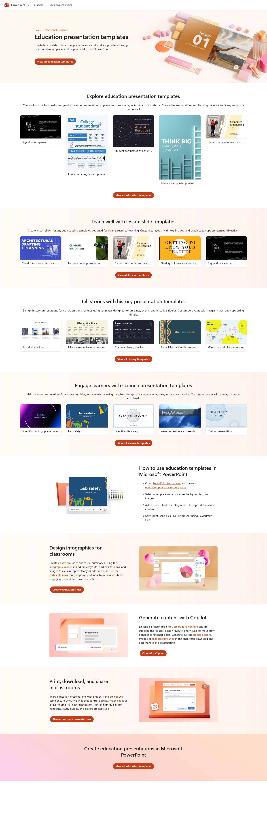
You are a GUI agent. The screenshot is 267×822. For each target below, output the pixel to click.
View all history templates (133, 359)
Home (38, 29)
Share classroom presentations (72, 719)
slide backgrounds (163, 638)
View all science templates (133, 443)
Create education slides (67, 589)
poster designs (202, 634)
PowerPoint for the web (167, 483)
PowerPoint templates (56, 29)
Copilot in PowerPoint (185, 626)
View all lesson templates (133, 275)
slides (120, 700)
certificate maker (59, 575)
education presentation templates (165, 487)
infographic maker (60, 567)
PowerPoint (18, 5)
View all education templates (55, 61)
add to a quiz (100, 571)
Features (38, 4)
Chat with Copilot (153, 653)
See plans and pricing (61, 4)
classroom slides (68, 563)
